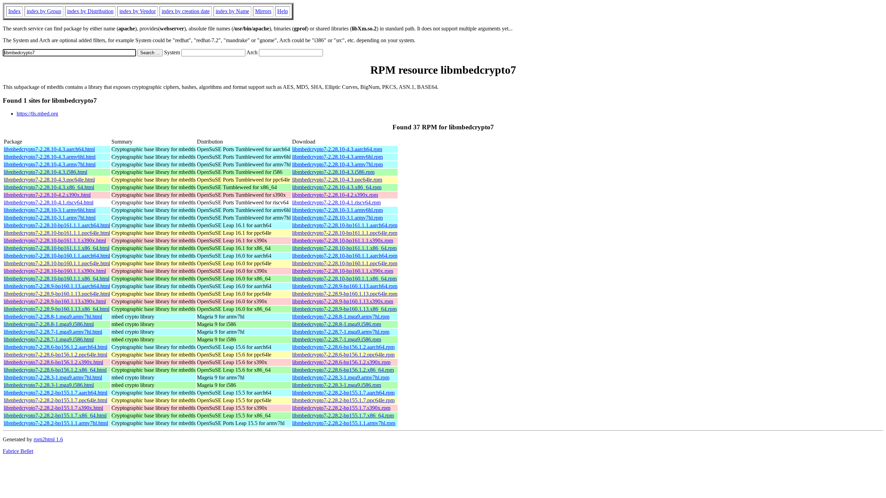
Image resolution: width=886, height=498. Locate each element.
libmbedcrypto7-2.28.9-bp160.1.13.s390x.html (55, 301)
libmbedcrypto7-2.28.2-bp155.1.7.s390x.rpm (341, 408)
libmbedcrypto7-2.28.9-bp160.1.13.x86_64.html (56, 309)
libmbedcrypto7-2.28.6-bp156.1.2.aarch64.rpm (343, 347)
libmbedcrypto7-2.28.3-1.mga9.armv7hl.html (53, 377)
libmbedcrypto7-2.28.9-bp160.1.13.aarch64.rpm (344, 286)
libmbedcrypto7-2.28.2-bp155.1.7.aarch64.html (55, 393)
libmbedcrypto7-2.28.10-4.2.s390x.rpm (335, 195)
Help (282, 11)
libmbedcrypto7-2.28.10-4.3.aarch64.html (49, 149)
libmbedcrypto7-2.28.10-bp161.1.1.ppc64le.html (57, 233)
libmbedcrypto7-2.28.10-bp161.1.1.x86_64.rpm (344, 248)
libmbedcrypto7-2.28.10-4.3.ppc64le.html (49, 180)
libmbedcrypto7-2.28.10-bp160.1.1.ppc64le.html (57, 263)
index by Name (232, 11)
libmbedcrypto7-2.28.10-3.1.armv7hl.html (50, 218)
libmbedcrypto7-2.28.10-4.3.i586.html (45, 172)
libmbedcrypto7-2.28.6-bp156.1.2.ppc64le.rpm (343, 355)
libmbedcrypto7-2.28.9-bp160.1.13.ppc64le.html (57, 294)
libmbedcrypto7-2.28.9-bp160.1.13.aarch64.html (57, 286)
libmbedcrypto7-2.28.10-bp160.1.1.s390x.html (55, 271)
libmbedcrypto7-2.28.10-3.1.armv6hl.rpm (337, 210)
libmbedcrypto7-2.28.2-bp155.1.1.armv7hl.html (56, 423)
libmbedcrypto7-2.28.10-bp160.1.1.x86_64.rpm (344, 279)
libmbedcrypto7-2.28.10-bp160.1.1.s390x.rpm (342, 271)
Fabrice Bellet (18, 451)
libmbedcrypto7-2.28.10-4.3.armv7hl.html (50, 164)
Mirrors (263, 11)
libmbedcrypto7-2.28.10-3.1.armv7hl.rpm (337, 218)
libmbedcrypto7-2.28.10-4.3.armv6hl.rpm (337, 157)
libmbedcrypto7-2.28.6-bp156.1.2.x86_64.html (55, 370)
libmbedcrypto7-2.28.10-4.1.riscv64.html (48, 202)
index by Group (44, 11)
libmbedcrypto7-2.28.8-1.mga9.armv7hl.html (53, 317)
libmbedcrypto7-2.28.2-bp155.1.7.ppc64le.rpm (343, 400)
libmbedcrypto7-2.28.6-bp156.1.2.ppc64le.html (55, 355)
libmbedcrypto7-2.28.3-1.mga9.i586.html (49, 385)
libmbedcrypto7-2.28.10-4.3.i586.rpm (333, 172)
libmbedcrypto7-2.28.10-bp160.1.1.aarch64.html (57, 256)
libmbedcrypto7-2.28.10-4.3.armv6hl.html (50, 157)
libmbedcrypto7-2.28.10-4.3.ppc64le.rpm (337, 180)
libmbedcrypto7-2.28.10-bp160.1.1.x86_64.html (56, 279)
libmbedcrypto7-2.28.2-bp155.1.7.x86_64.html (55, 415)
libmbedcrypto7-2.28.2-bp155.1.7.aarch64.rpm (343, 393)
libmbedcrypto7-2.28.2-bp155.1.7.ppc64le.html (55, 400)
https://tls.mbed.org (37, 114)
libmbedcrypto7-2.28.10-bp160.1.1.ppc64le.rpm (344, 263)
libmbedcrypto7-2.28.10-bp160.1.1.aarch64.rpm (344, 256)
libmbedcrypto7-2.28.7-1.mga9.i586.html (49, 339)
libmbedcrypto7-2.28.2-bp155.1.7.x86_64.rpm (343, 415)
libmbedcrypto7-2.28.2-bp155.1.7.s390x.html (53, 408)
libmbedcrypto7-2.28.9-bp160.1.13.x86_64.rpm (344, 309)
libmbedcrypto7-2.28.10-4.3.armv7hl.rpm (337, 164)
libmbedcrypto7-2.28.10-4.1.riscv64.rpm (336, 202)
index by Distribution (90, 11)
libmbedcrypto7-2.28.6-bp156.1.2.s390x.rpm (341, 362)
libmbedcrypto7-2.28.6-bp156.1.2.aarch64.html (55, 347)
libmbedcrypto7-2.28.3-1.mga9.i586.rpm (336, 385)
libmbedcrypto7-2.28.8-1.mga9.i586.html (49, 324)
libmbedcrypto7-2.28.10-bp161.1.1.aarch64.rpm (344, 225)
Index (14, 11)
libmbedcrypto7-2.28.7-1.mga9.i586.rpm (336, 339)
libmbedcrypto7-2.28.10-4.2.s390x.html (47, 195)
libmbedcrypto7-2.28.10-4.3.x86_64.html (49, 187)
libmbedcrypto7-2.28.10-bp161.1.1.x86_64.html (56, 248)
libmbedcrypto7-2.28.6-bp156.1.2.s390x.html (53, 362)
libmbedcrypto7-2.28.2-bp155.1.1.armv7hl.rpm (343, 423)
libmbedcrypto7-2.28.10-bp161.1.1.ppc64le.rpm (344, 233)
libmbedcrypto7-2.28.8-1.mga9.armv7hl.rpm (340, 317)
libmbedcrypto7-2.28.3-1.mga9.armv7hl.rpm (340, 377)
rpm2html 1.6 (48, 439)
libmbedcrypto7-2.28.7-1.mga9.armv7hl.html (53, 332)
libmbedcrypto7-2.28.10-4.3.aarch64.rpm (337, 149)
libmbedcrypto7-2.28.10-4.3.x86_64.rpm (336, 187)
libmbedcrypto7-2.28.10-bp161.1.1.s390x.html (55, 240)
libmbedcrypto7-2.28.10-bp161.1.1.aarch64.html (57, 225)
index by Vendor (137, 11)
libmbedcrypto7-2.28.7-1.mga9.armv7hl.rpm (340, 332)
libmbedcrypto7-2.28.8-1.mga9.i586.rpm (336, 324)
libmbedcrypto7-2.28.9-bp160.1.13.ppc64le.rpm (344, 294)
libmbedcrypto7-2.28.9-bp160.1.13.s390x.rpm (342, 301)
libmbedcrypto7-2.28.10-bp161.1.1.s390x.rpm (342, 240)
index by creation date (186, 11)
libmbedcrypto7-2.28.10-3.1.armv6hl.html (50, 210)
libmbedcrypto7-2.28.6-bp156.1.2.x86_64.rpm (343, 370)
